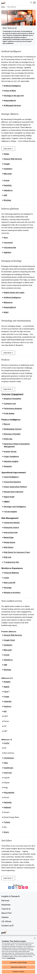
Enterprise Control (11, 527)
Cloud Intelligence (11, 477)
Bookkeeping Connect (13, 429)
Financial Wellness (11, 573)
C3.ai (6, 692)
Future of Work (10, 91)
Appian (6, 687)
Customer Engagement (12, 394)
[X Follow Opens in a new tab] (16, 887)
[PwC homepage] (3, 2)
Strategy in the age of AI (14, 96)
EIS (5, 711)
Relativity (8, 185)
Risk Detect (8, 547)
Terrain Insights (10, 512)
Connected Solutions (12, 482)
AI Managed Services (12, 105)
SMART (7, 502)
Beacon (7, 424)
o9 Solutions (9, 758)
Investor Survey (10, 451)
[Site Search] (31, 3)
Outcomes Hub (10, 247)
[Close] (35, 938)
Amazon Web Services (13, 159)
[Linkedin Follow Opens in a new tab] (9, 887)
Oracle (6, 180)
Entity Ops (8, 439)
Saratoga (7, 588)
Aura (6, 237)
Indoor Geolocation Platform (15, 487)
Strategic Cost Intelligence (15, 507)
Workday (7, 200)
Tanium (7, 822)
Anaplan (7, 682)
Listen (6, 578)
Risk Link (7, 557)
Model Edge (8, 537)
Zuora (6, 832)
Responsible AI (10, 100)
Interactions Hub (10, 532)
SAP (5, 195)
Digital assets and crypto (14, 292)
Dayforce (7, 706)
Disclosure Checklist (12, 434)
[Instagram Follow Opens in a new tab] (23, 887)
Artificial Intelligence (12, 86)
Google (7, 164)
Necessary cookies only (18, 967)
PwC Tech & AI (11, 7)
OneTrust (8, 773)
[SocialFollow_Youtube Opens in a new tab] (19, 887)
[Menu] (34, 2)
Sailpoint (7, 807)
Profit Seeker (9, 413)
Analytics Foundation (12, 399)
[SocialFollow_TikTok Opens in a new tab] (26, 887)
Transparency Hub (11, 562)
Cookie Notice (11, 958)
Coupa (6, 696)
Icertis (6, 743)
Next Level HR (9, 583)
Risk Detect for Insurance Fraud (17, 552)
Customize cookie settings (18, 962)
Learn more (7, 148)
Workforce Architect (12, 592)
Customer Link (10, 404)
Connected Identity (12, 523)
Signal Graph (9, 497)
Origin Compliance (11, 456)
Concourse (8, 242)
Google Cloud (9, 640)
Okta (6, 763)
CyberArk (7, 701)
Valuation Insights (11, 461)
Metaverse (8, 302)
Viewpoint (8, 466)
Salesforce (8, 190)
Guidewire (8, 169)
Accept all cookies (18, 971)
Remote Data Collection (13, 492)
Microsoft (8, 174)
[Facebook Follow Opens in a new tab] (13, 887)
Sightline (7, 252)
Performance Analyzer (13, 408)
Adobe (6, 154)
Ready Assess (9, 542)
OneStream (8, 768)
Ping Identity (9, 792)
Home (3, 7)
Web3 (6, 312)
